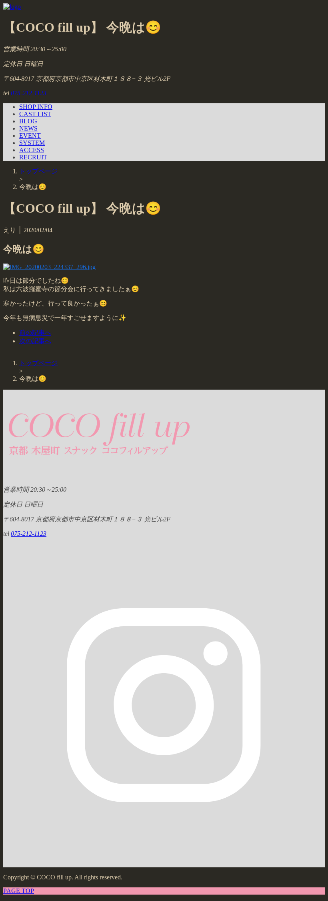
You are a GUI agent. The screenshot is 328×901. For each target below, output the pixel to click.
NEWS (28, 128)
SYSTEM (32, 142)
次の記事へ (35, 341)
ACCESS (31, 150)
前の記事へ (35, 332)
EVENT (30, 135)
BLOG (28, 121)
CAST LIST (35, 114)
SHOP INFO (35, 106)
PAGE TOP (18, 890)
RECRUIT (33, 157)
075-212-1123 (28, 93)
